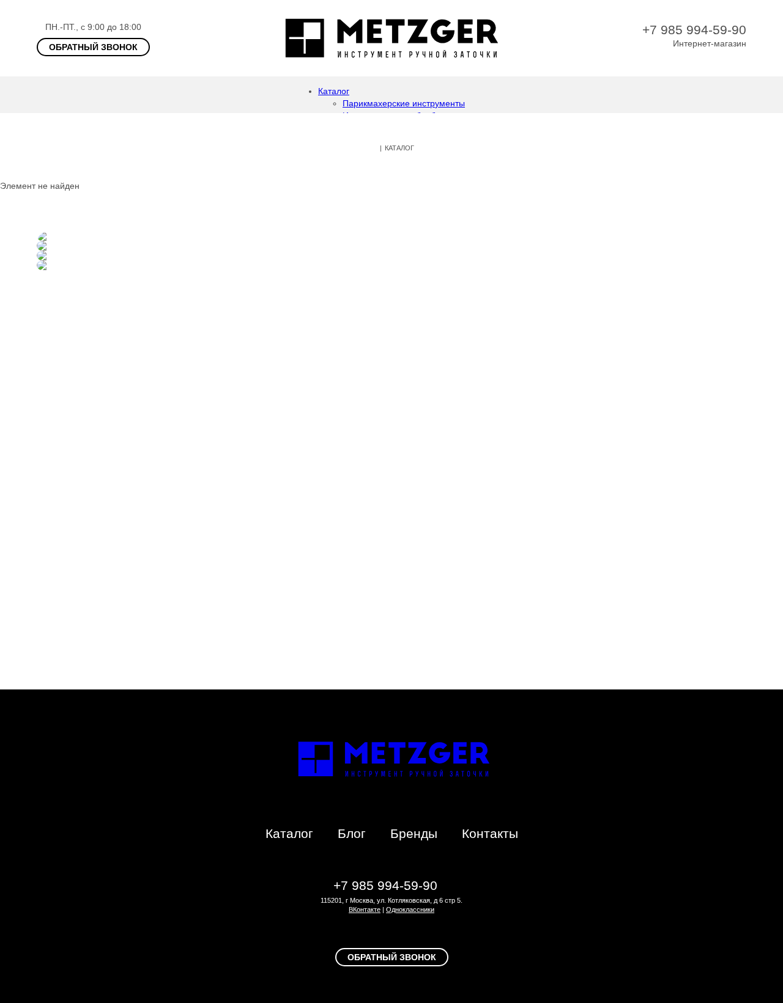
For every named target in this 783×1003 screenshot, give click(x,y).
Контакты (490, 833)
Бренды (413, 833)
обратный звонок (93, 47)
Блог (352, 833)
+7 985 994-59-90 (694, 30)
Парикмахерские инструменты (404, 103)
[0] (740, 95)
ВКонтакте (364, 909)
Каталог (333, 91)
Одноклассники (410, 909)
